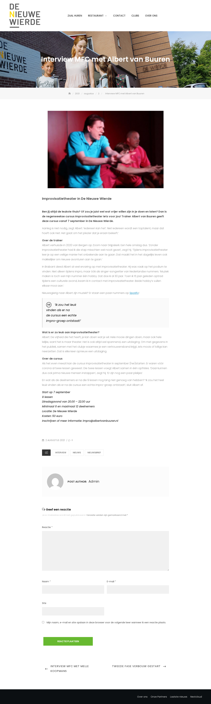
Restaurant (96, 15)
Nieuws (77, 452)
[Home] (70, 93)
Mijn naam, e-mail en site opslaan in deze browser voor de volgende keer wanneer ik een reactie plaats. (106, 622)
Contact (119, 15)
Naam (46, 581)
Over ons (151, 15)
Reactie (47, 527)
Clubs (135, 15)
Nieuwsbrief (94, 452)
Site (44, 603)
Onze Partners (159, 696)
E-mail (111, 581)
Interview (60, 452)
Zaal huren (75, 15)
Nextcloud (196, 696)
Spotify (134, 293)
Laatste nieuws (178, 696)
